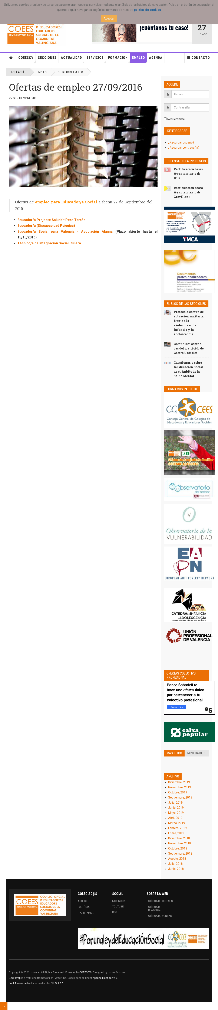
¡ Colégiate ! (85, 907)
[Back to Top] (3, 1006)
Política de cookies (160, 901)
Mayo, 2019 (176, 812)
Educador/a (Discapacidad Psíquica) (46, 226)
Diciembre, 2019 (179, 782)
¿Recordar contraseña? (183, 147)
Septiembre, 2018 (180, 853)
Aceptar (109, 18)
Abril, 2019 (175, 818)
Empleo (138, 58)
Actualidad (71, 58)
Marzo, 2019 (176, 823)
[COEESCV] (36, 33)
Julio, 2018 (175, 863)
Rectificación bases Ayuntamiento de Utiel (188, 173)
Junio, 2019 (176, 807)
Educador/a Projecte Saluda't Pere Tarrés (51, 220)
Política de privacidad (154, 908)
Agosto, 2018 (177, 858)
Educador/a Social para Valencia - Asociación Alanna (65, 232)
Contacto (200, 58)
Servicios (95, 58)
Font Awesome (18, 983)
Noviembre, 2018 (179, 843)
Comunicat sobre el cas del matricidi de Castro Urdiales (189, 348)
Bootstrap (14, 977)
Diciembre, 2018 (179, 838)
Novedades (196, 753)
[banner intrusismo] (142, 31)
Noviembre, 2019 (179, 787)
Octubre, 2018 (177, 848)
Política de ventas (159, 915)
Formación (118, 58)
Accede (82, 901)
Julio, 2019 (175, 802)
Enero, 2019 (176, 833)
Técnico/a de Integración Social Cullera (49, 243)
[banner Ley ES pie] (143, 938)
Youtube (118, 906)
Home (11, 58)
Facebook (118, 901)
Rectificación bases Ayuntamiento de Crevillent (188, 192)
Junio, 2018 (176, 869)
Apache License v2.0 (105, 977)
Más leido (174, 753)
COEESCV (25, 58)
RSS (114, 912)
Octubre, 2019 (177, 792)
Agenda (155, 58)
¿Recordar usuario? (181, 142)
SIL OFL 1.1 (57, 983)
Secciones (47, 58)
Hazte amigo (86, 912)
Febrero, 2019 (177, 828)
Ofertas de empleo (70, 72)
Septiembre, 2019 (180, 797)
